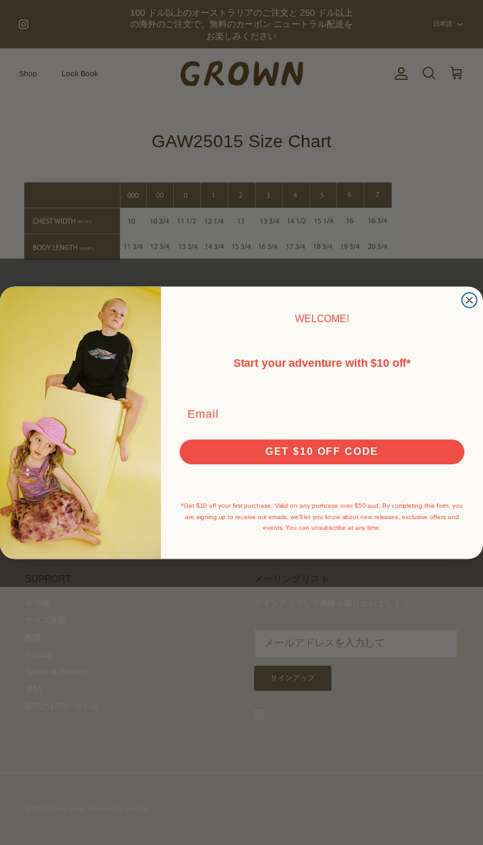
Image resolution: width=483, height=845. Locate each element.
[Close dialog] (469, 300)
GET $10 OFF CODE (322, 450)
